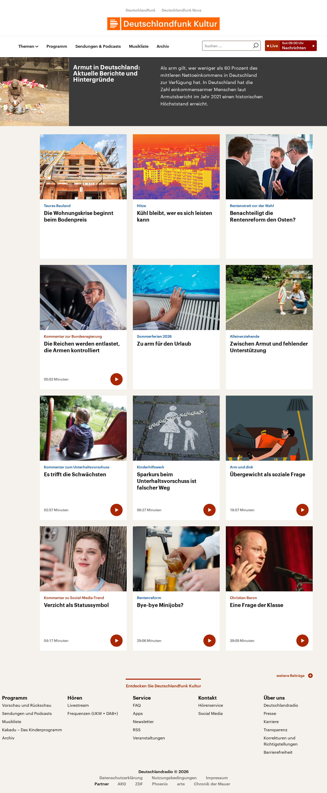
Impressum (217, 777)
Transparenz (275, 729)
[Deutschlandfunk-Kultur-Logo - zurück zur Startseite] (163, 23)
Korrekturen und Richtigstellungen (281, 740)
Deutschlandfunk (141, 10)
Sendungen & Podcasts (98, 46)
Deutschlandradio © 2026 (163, 771)
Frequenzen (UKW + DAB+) (92, 713)
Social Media (210, 713)
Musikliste (138, 46)
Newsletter (143, 721)
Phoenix (160, 783)
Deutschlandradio (281, 705)
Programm (56, 46)
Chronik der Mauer (212, 783)
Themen (26, 46)
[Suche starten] (255, 45)
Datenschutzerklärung (121, 777)
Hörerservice (210, 705)
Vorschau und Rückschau (26, 705)
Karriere (271, 721)
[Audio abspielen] (116, 379)
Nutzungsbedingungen (174, 777)
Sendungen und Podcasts (27, 713)
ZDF (139, 783)
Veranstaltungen (149, 737)
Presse (270, 713)
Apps (138, 713)
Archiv (163, 46)
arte (181, 783)
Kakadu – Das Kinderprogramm (32, 729)
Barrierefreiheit (278, 752)
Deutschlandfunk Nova (181, 10)
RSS (137, 729)
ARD (122, 783)
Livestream (78, 705)
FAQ (137, 705)
